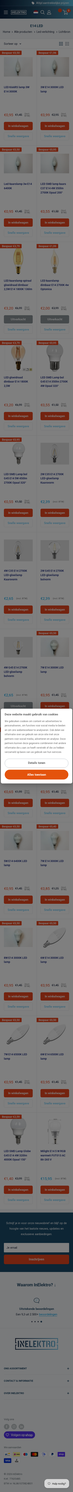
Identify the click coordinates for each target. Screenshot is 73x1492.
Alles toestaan (36, 774)
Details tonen (36, 762)
